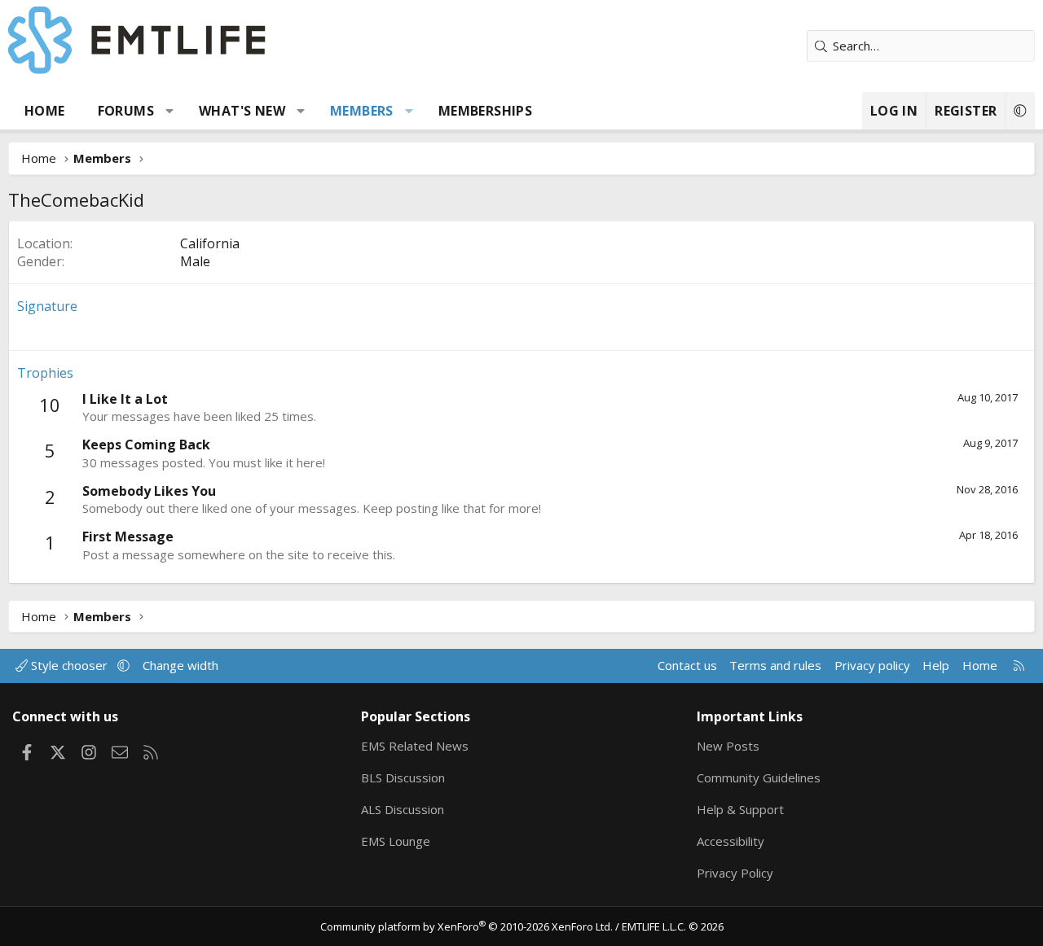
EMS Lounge (395, 841)
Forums (126, 111)
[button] (169, 110)
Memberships (485, 111)
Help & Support (740, 809)
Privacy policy (872, 665)
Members (362, 111)
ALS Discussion (402, 809)
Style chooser (69, 665)
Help (935, 665)
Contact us (687, 665)
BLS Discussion (403, 777)
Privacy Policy (735, 873)
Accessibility (730, 841)
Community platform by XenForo (466, 926)
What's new (242, 111)
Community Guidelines (759, 777)
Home (44, 111)
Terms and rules (775, 665)
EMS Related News (415, 746)
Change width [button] (180, 665)
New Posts (728, 746)
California (210, 243)
